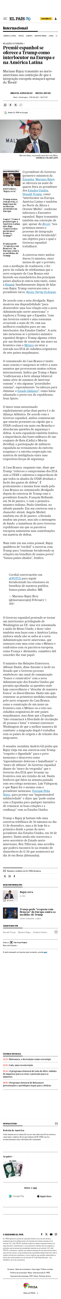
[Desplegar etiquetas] (56, 932)
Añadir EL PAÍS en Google (18, 113)
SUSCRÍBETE (46, 19)
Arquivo (7, 1157)
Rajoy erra (26, 892)
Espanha (28, 179)
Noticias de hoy (45, 1276)
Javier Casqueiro (27, 919)
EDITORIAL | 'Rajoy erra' (10, 190)
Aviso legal (36, 1269)
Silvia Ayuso (43, 93)
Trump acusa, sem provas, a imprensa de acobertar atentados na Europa (10, 205)
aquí (45, 952)
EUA (57, 36)
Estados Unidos (38, 190)
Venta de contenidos (23, 1269)
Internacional (15, 28)
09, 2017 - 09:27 (38, 97)
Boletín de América (13, 1131)
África (21, 36)
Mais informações (9, 945)
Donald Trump (32, 194)
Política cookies (47, 1269)
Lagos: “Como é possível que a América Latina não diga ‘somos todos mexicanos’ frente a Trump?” (11, 227)
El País (22, 896)
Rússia (9, 284)
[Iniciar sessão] (55, 18)
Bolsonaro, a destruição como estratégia (30, 1059)
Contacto (10, 1269)
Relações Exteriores (13, 44)
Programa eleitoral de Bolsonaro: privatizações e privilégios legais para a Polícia (27, 1084)
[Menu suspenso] (5, 18)
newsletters (10, 1124)
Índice (36, 1276)
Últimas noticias (12, 1054)
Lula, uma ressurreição (21, 1065)
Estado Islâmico (27, 391)
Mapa (30, 1273)
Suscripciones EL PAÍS (41, 1273)
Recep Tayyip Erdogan (41, 292)
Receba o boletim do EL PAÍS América (24, 871)
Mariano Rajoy (44, 179)
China (51, 36)
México (29, 345)
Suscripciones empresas (19, 1276)
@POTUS (15, 578)
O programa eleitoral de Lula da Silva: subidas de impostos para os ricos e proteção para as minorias (30, 1074)
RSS (31, 1276)
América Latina (9, 36)
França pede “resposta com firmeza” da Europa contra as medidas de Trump (11, 250)
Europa (29, 36)
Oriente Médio (40, 36)
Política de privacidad (18, 1273)
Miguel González (21, 93)
